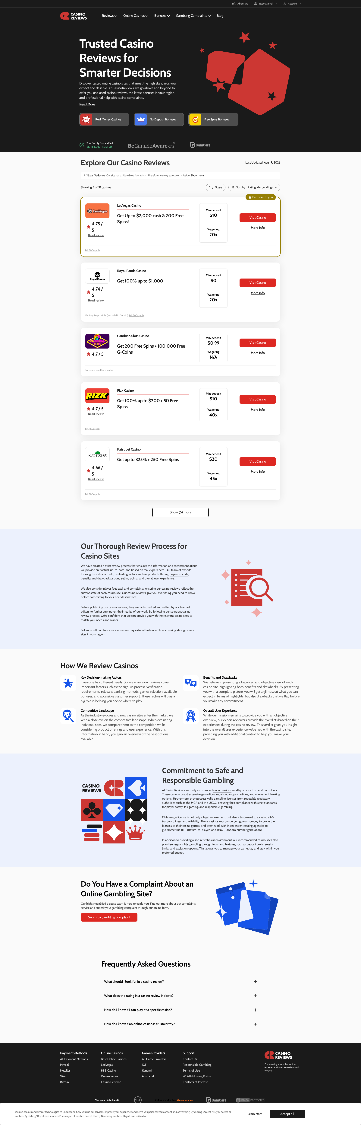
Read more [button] (87, 104)
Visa (63, 1076)
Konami (147, 1070)
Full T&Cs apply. (92, 428)
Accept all (287, 1114)
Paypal (64, 1064)
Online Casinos (134, 16)
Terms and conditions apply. (99, 369)
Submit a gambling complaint (109, 917)
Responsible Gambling (197, 1064)
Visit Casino (258, 217)
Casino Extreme (111, 1082)
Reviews (108, 16)
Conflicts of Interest (195, 1082)
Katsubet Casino (129, 449)
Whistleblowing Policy (197, 1076)
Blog (220, 16)
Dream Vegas (109, 1076)
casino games (191, 825)
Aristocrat (148, 1076)
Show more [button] (197, 175)
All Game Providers (154, 1059)
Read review (96, 235)
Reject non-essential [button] (134, 1116)
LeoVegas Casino (129, 205)
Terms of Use (191, 1070)
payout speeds (179, 574)
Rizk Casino (125, 390)
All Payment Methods (74, 1059)
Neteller (65, 1070)
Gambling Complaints (191, 16)
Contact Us (190, 1059)
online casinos (222, 790)
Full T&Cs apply (92, 250)
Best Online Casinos (114, 1059)
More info (258, 228)
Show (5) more (180, 512)
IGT (144, 1064)
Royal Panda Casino (131, 271)
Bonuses (160, 16)
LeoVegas (107, 1064)
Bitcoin (64, 1082)
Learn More (255, 1114)
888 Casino (108, 1070)
